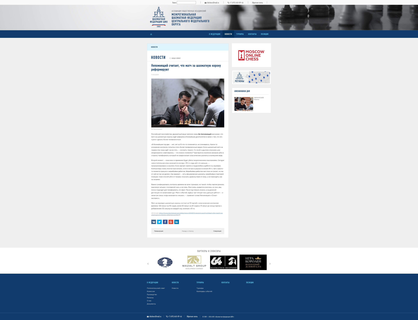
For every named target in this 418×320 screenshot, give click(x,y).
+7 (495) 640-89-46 (236, 2)
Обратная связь (257, 2)
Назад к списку (188, 231)
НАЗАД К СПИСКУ (175, 58)
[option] (165, 263)
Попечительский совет (156, 288)
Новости (228, 34)
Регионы (150, 298)
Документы (151, 304)
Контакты (252, 34)
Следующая (217, 231)
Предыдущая (158, 231)
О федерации (214, 34)
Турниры (240, 34)
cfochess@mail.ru (213, 2)
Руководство (152, 294)
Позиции (264, 34)
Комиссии (151, 291)
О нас (149, 301)
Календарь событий (204, 291)
